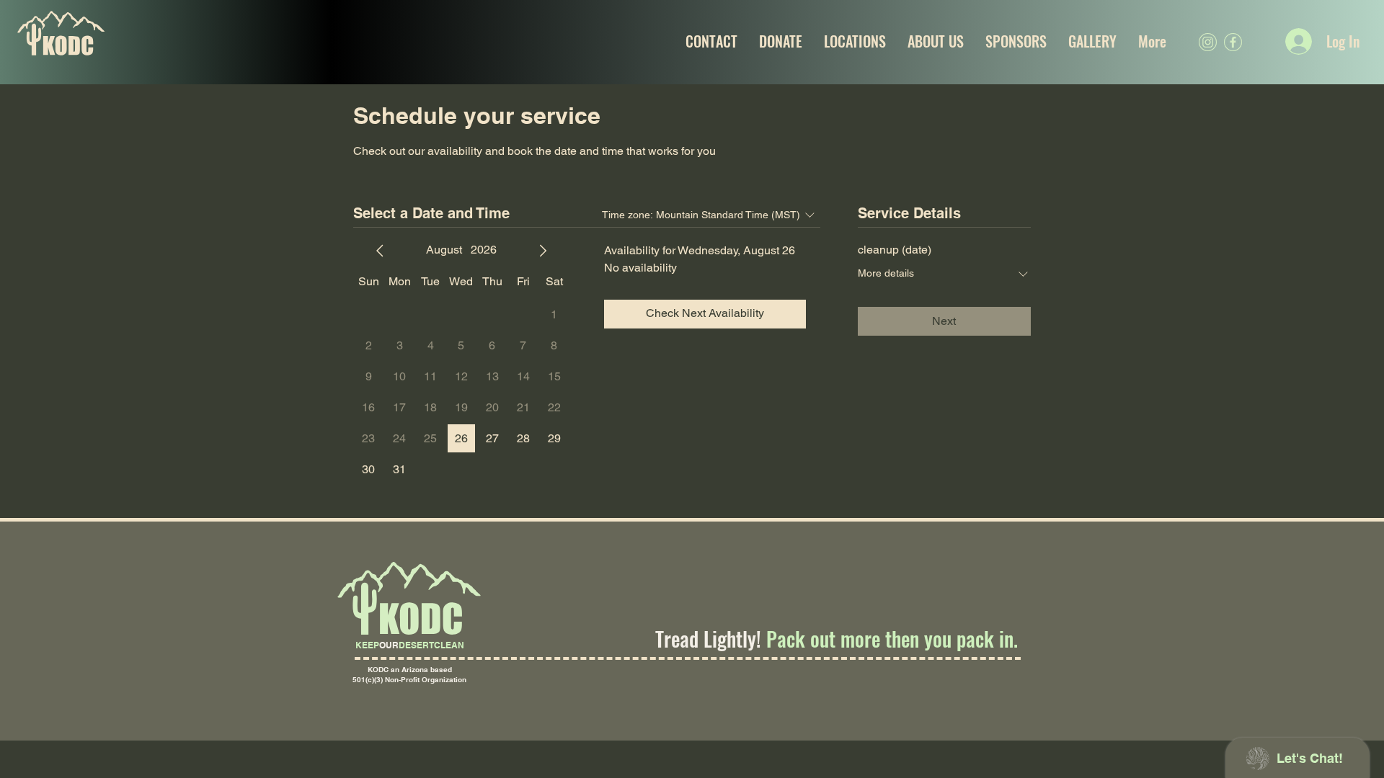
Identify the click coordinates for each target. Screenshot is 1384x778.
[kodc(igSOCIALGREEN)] (1208, 42)
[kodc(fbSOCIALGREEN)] (1233, 42)
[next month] (542, 250)
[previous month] (380, 250)
